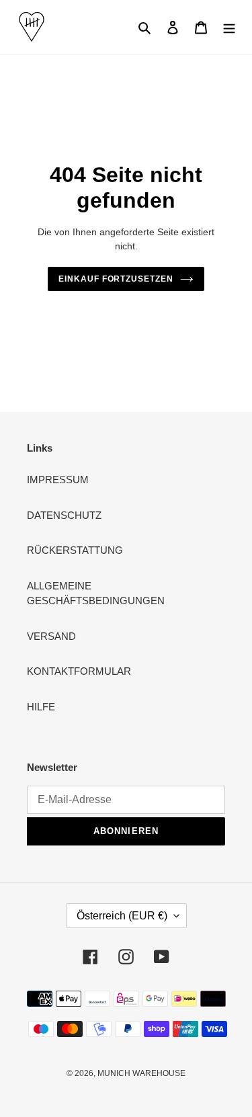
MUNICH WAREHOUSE (141, 1073)
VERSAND (51, 636)
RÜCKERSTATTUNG (75, 550)
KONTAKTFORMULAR (79, 671)
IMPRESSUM (58, 479)
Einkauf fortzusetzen (115, 279)
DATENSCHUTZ (64, 515)
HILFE (41, 706)
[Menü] (229, 27)
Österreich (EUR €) (122, 915)
